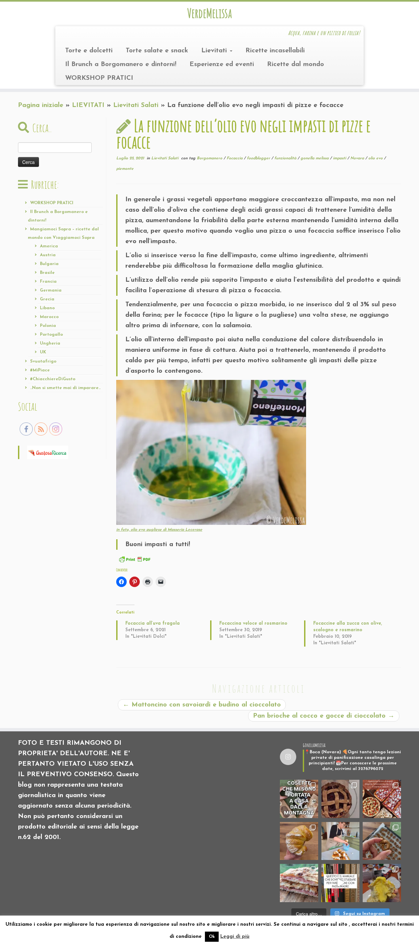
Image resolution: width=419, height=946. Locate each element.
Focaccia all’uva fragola (152, 623)
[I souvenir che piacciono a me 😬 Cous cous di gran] (299, 799)
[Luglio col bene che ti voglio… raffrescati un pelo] (340, 799)
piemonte (125, 169)
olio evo (376, 158)
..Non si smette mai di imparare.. (65, 388)
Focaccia (235, 158)
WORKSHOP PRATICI (99, 78)
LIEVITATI (88, 105)
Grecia (47, 299)
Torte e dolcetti (89, 50)
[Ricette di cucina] (47, 452)
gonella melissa (315, 158)
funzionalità (286, 158)
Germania (51, 290)
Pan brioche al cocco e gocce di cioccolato (323, 716)
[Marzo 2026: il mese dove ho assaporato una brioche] (382, 883)
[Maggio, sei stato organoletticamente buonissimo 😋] (299, 841)
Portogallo (51, 334)
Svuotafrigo (43, 361)
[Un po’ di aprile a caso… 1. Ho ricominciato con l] (299, 883)
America (49, 246)
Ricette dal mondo (295, 64)
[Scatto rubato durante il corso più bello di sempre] (340, 841)
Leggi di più (234, 936)
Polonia (48, 326)
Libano (47, 308)
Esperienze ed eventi (222, 64)
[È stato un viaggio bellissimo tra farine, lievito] (382, 799)
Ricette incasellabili (275, 50)
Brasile (47, 273)
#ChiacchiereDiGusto (52, 379)
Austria (48, 255)
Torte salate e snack (157, 50)
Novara (357, 158)
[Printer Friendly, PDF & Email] (134, 559)
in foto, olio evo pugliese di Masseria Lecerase (159, 530)
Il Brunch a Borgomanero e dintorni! (120, 64)
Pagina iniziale (40, 105)
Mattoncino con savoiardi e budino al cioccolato (202, 705)
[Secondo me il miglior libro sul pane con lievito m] (340, 883)
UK (43, 352)
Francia (48, 281)
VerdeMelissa (209, 13)
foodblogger (259, 158)
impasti (340, 158)
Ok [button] (212, 937)
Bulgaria (49, 264)
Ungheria (50, 343)
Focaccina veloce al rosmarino (253, 623)
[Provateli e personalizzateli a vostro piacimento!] (382, 841)
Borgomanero (210, 158)
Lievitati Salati (135, 105)
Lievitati (215, 50)
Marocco (49, 317)
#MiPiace (40, 370)
